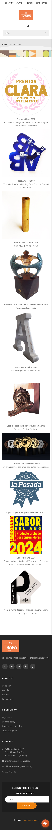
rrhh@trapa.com (12, 766)
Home (4, 44)
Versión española (31, 820)
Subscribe (27, 805)
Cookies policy (8, 721)
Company (9, 3)
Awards (19, 3)
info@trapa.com (12, 761)
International (7, 699)
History (29, 3)
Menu (7, 33)
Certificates (41, 3)
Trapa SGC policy (9, 730)
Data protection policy (12, 726)
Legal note (7, 717)
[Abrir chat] (45, 823)
